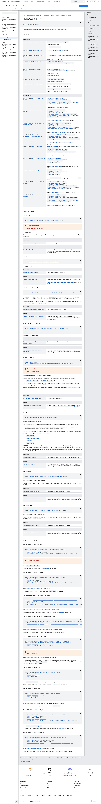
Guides (3, 8)
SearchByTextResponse (37, 84)
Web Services (50, 790)
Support (76, 787)
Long (50, 162)
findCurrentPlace (51, 70)
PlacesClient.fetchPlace (56, 120)
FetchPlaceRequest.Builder (54, 117)
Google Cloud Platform (59, 795)
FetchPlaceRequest (58, 50)
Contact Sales (77, 785)
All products (69, 795)
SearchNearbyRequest (59, 89)
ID (37, 431)
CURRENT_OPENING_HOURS (32, 438)
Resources (23, 8)
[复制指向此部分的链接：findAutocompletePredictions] (43, 323)
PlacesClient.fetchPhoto (33, 565)
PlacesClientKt (51, 98)
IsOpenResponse (35, 79)
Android (4, 6)
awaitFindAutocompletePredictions (65, 135)
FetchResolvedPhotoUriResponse (40, 293)
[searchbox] (9, 13)
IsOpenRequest (55, 79)
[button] (9, 19)
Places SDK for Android (16, 6)
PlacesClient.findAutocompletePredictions (61, 142)
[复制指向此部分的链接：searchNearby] (33, 505)
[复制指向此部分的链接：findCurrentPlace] (35, 357)
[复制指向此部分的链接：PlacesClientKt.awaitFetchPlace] (44, 572)
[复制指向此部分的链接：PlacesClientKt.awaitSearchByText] (45, 710)
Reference (10, 8)
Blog (49, 1)
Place (55, 172)
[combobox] (78, 1)
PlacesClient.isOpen (55, 166)
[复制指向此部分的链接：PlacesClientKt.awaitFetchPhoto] (44, 545)
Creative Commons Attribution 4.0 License (57, 757)
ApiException (46, 568)
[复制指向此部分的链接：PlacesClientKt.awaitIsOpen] (41, 667)
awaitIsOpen (59, 158)
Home (24, 15)
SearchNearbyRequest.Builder (55, 201)
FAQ (21, 783)
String (56, 112)
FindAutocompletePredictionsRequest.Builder (59, 139)
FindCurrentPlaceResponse (39, 363)
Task (29, 42)
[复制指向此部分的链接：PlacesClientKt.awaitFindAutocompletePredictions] (56, 616)
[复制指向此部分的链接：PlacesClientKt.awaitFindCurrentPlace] (48, 636)
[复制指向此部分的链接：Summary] (31, 35)
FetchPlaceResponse (36, 50)
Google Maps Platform (36, 15)
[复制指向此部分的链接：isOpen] (28, 412)
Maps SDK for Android (25, 790)
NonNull (34, 98)
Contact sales (94, 6)
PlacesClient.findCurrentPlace (35, 657)
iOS (48, 785)
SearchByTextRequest (60, 84)
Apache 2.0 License (24, 759)
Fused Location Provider (38, 392)
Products (26, 1)
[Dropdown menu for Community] (59, 1)
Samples (17, 8)
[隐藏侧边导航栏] (16, 801)
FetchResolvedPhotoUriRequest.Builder (57, 128)
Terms (21, 801)
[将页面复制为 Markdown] (41, 19)
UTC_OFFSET (29, 440)
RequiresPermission (53, 69)
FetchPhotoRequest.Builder (54, 103)
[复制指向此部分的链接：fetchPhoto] (31, 215)
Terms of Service (77, 790)
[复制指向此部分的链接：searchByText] (32, 471)
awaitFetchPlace (60, 110)
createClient (62, 29)
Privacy (25, 801)
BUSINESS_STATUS (30, 435)
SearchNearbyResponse (37, 89)
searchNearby (52, 75)
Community (55, 1)
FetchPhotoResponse (36, 42)
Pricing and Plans (77, 783)
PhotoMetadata (58, 101)
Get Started (84, 6)
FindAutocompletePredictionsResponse (32, 62)
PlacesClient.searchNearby (57, 205)
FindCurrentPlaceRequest (63, 70)
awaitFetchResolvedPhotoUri (63, 123)
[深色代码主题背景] (80, 22)
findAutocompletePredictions (55, 61)
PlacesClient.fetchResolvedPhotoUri (60, 132)
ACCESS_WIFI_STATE (31, 383)
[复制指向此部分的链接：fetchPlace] (31, 257)
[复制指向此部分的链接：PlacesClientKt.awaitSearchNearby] (46, 733)
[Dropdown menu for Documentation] (45, 1)
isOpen (48, 79)
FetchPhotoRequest (58, 42)
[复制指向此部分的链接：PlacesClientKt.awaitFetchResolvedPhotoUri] (52, 595)
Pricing (32, 1)
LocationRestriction (59, 197)
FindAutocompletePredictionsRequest (59, 63)
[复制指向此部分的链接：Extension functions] (39, 540)
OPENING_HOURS (30, 443)
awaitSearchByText (60, 181)
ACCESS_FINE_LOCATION (47, 381)
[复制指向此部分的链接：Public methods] (35, 211)
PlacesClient (35, 24)
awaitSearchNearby (60, 195)
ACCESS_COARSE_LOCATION (32, 381)
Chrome (43, 795)
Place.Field (66, 114)
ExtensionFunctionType (56, 102)
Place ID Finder (23, 787)
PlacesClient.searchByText (57, 192)
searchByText (50, 84)
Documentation (40, 1)
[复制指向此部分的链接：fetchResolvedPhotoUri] (39, 288)
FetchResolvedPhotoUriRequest (68, 55)
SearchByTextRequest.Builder (55, 188)
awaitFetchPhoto (60, 98)
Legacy (30, 8)
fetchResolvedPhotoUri (55, 47)
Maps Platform (15, 2)
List (55, 114)
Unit (64, 103)
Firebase (50, 795)
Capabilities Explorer (24, 785)
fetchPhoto (50, 42)
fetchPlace (50, 50)
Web (48, 787)
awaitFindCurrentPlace (62, 149)
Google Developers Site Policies (42, 759)
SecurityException (72, 387)
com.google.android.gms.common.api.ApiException (66, 251)
